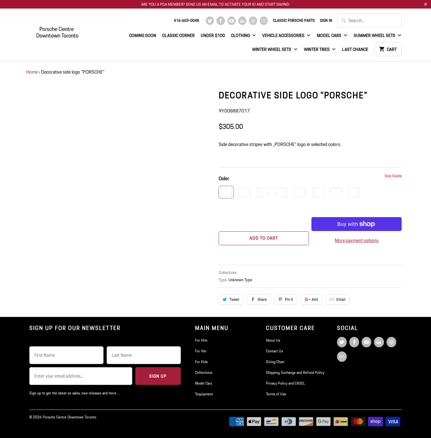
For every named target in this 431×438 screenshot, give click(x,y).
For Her (201, 351)
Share (262, 299)
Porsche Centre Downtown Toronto (69, 417)
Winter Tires (317, 49)
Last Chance (355, 49)
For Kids (201, 362)
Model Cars (329, 35)
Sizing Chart (275, 362)
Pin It (289, 299)
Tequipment (204, 394)
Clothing (241, 35)
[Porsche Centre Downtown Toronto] (57, 29)
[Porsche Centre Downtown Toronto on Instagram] (253, 20)
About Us (273, 340)
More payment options (357, 240)
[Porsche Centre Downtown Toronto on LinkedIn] (242, 20)
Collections (203, 372)
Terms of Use (276, 394)
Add (314, 299)
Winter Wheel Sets (272, 49)
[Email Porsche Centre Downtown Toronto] (264, 20)
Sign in (326, 20)
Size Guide (393, 176)
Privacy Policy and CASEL (285, 383)
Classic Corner (178, 35)
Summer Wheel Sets (375, 35)
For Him (201, 340)
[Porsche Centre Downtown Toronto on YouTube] (231, 20)
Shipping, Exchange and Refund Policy (295, 372)
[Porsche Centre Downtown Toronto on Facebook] (220, 20)
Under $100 (213, 35)
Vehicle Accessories (283, 35)
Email (340, 299)
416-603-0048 (186, 20)
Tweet (234, 299)
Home (32, 72)
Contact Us (274, 351)
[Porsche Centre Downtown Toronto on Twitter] (210, 20)
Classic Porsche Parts (294, 20)
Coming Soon (142, 35)
